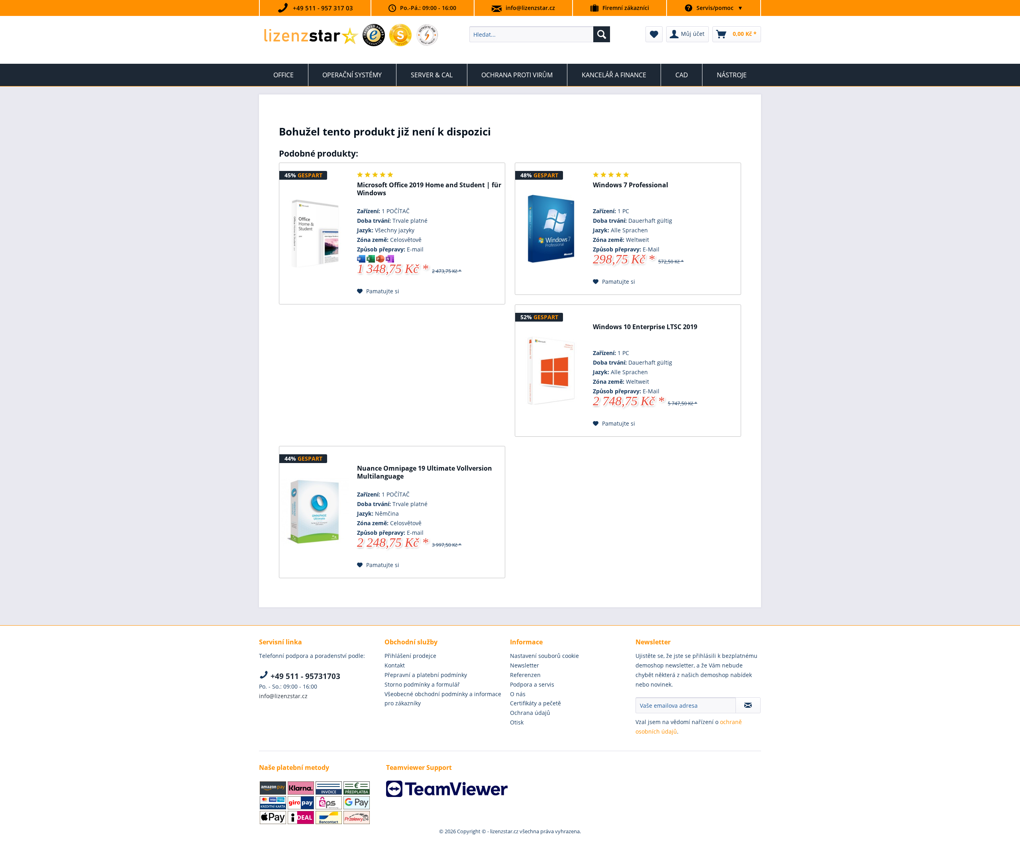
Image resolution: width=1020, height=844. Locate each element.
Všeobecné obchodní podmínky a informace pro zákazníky (442, 698)
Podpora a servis (532, 684)
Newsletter (524, 665)
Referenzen (525, 675)
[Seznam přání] (654, 34)
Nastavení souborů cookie (544, 655)
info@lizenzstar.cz (530, 8)
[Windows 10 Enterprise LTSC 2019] (551, 370)
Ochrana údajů (530, 712)
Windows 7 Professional (630, 185)
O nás (518, 694)
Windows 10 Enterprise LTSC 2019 (645, 327)
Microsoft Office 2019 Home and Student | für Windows (429, 189)
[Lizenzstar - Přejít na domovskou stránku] (311, 36)
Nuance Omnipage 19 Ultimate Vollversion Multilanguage (424, 472)
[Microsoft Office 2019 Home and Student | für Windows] (315, 233)
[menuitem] (539, 34)
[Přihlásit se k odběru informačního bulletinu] (748, 705)
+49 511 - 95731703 (304, 676)
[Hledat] (601, 34)
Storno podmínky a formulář (422, 684)
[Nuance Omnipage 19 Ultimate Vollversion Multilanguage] (315, 512)
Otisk (517, 722)
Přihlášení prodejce (410, 655)
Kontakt (394, 665)
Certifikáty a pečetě (535, 703)
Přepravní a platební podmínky (425, 675)
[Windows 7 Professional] (551, 229)
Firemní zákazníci (625, 8)
